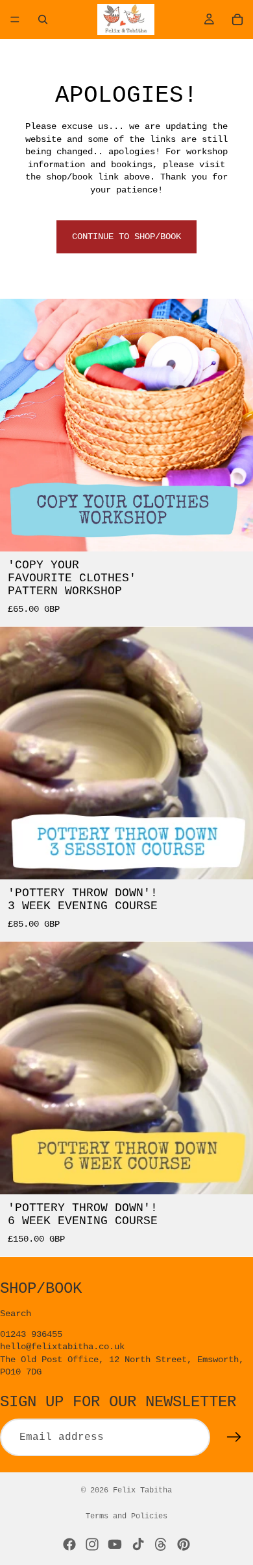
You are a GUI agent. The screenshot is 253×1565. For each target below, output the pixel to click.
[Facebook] (69, 1544)
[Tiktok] (138, 1544)
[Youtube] (115, 1544)
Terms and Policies (126, 1516)
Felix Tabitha (142, 1490)
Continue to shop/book (126, 236)
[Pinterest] (183, 1544)
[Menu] (15, 19)
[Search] (43, 19)
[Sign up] (234, 1437)
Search (15, 1313)
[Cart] (237, 19)
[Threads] (161, 1544)
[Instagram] (92, 1544)
